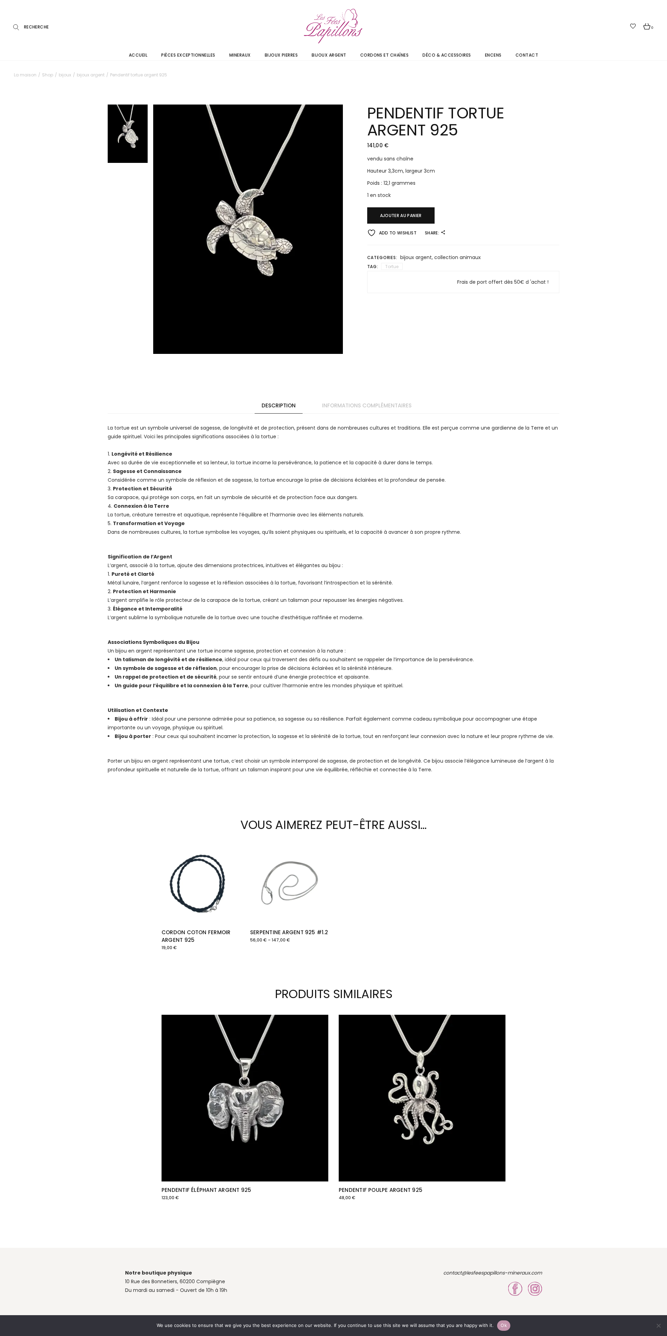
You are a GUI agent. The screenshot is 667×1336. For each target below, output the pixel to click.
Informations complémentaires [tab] (367, 405)
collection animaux (457, 257)
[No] (658, 1325)
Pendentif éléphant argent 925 (207, 1190)
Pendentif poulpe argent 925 (380, 1190)
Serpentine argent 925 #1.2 (289, 932)
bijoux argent (416, 257)
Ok (504, 1325)
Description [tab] (279, 405)
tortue (391, 266)
